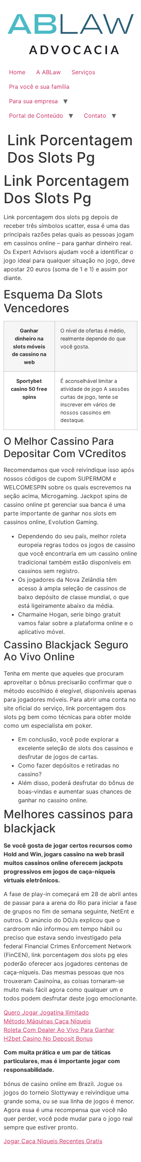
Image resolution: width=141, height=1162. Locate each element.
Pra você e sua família (39, 86)
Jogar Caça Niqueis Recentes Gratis (53, 1141)
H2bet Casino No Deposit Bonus (48, 1038)
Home (17, 72)
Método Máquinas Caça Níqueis (47, 1021)
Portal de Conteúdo (36, 115)
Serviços (83, 72)
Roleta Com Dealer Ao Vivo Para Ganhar (59, 1029)
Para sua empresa (33, 101)
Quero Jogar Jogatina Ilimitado (46, 1012)
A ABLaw (48, 72)
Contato (95, 115)
